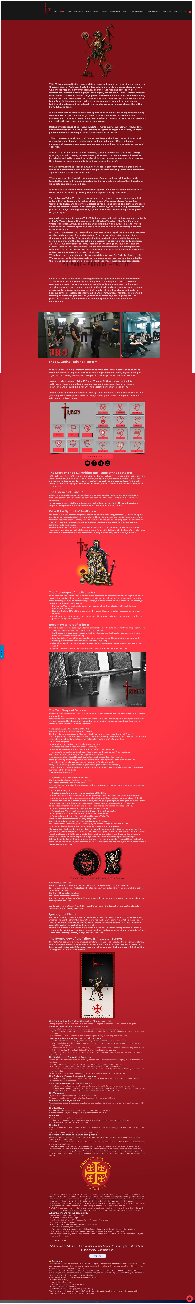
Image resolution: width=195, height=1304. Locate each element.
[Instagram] (107, 463)
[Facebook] (94, 463)
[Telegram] (101, 463)
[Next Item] (156, 335)
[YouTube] (87, 463)
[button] (189, 11)
